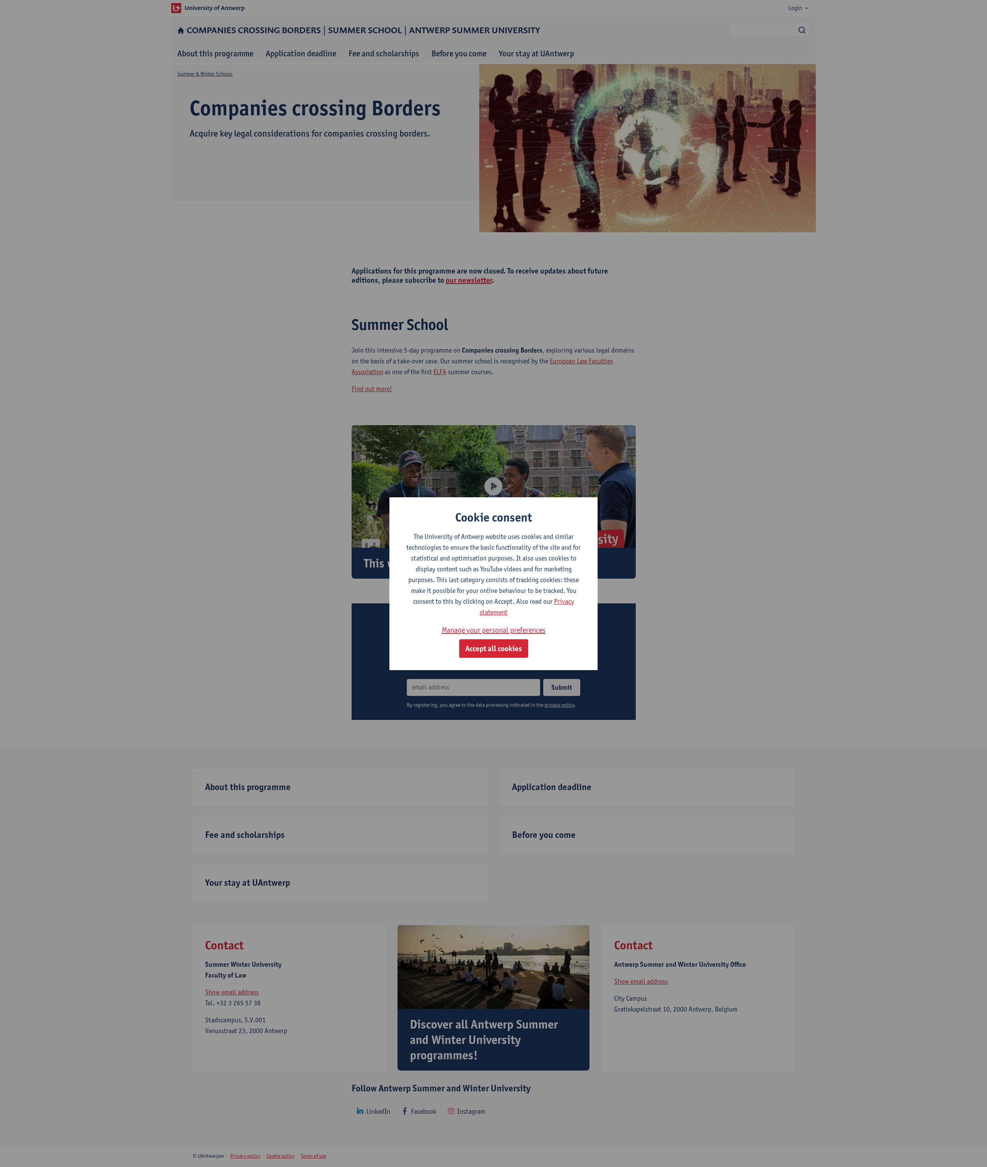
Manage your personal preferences (494, 630)
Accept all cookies (493, 648)
